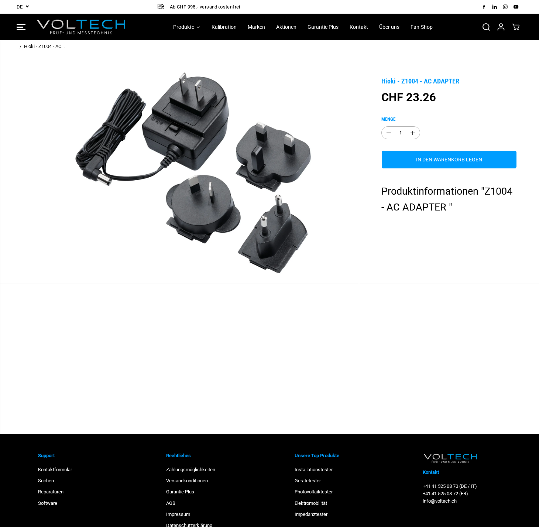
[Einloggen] (501, 27)
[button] (21, 27)
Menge (388, 119)
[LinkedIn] (494, 6)
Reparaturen (50, 492)
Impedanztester (311, 514)
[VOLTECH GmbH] (81, 27)
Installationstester (314, 469)
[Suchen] (486, 27)
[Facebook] (484, 6)
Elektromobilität (311, 503)
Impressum (178, 514)
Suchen (46, 480)
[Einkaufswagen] (515, 27)
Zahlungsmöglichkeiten (190, 469)
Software (47, 503)
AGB (170, 503)
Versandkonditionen (187, 480)
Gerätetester (308, 480)
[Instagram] (505, 6)
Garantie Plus (180, 492)
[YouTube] (516, 6)
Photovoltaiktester (314, 492)
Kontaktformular (55, 469)
